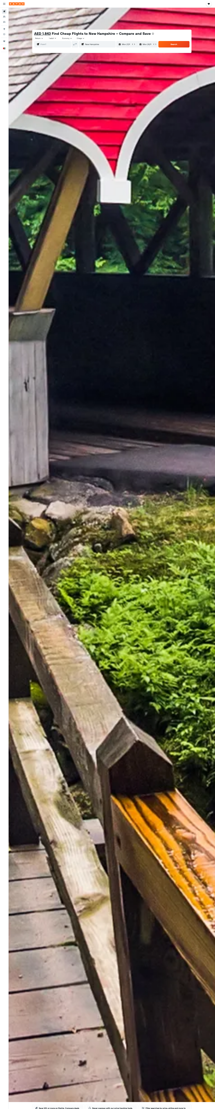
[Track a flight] (4, 34)
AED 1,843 (42, 33)
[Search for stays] (4, 16)
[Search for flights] (4, 11)
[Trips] (4, 41)
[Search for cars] (4, 21)
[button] (4, 4)
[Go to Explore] (4, 28)
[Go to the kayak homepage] (17, 3)
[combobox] (39, 38)
